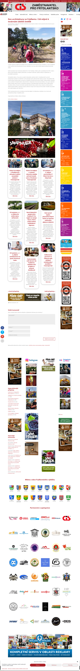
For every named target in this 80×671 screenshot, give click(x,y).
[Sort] (64, 41)
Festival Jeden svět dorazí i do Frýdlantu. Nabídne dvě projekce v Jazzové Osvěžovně (31, 245)
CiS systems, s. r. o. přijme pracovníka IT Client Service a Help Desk (48, 155)
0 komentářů (15, 24)
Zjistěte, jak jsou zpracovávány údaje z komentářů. (39, 326)
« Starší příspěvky (13, 272)
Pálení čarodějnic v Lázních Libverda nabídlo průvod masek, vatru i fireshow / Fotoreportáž (31, 156)
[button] (77, 661)
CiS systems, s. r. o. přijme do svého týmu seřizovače (15, 196)
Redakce (71, 14)
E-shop (78, 14)
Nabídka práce (55, 14)
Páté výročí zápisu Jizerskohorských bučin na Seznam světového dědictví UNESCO (48, 198)
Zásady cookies (4, 668)
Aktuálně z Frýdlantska (24, 23)
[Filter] (61, 41)
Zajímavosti (10, 24)
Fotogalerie (64, 14)
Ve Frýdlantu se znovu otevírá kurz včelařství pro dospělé (14, 438)
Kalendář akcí (24, 14)
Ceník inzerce (64, 1)
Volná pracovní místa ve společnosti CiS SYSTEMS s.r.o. (14, 428)
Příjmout (38, 665)
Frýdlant (36, 23)
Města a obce (33, 14)
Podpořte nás (57, 1)
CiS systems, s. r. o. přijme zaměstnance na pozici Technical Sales (15, 237)
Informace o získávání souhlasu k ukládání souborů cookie (18, 668)
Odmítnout (54, 665)
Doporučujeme (31, 23)
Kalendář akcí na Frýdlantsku (30, 645)
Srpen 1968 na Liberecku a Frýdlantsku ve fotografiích (13, 433)
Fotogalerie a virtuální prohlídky (14, 376)
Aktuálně (21, 645)
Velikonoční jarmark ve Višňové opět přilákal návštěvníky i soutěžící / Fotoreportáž (48, 241)
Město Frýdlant (14, 99)
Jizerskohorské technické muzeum (48, 23)
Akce (52, 1)
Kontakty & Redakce (50, 645)
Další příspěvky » (50, 272)
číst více (15, 177)
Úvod (16, 14)
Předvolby (70, 665)
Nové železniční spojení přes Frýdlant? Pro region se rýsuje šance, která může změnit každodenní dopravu (31, 200)
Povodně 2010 (11, 382)
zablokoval (65, 401)
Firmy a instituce (44, 14)
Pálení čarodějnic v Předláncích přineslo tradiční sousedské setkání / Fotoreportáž (15, 156)
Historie (39, 23)
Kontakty (70, 1)
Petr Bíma (12, 23)
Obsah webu (14, 645)
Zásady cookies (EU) (60, 645)
